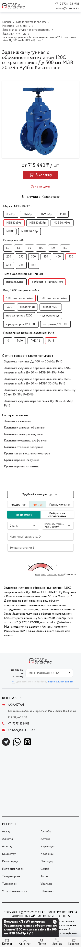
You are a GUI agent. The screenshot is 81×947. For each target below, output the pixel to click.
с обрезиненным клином (47, 282)
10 (7, 341)
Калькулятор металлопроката (49, 574)
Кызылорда (10, 861)
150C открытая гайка (53, 298)
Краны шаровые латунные (22, 460)
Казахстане (50, 196)
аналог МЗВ (27, 307)
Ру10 (20, 341)
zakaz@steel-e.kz (67, 8)
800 (33, 265)
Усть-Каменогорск (15, 891)
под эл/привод (49, 316)
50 (7, 248)
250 (21, 257)
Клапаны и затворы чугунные (23, 434)
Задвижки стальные (17, 421)
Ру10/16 (35, 341)
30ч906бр (46, 214)
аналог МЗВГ (51, 307)
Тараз (44, 876)
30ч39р (10, 214)
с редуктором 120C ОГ (20, 324)
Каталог (7, 944)
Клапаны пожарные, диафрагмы (25, 440)
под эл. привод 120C (19, 316)
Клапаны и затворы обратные (24, 427)
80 (29, 248)
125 (53, 248)
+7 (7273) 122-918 (66, 4)
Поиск (42, 944)
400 (58, 257)
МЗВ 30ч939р (62, 223)
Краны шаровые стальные (21, 466)
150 (65, 248)
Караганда (47, 846)
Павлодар (47, 861)
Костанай (46, 854)
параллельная (15, 282)
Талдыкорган (11, 876)
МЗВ (63, 214)
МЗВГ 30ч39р (29, 232)
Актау (6, 831)
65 (18, 248)
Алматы (7, 839)
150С (9, 307)
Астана (45, 839)
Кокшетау (9, 854)
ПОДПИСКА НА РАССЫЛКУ (17, 673)
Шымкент (47, 891)
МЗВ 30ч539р (37, 223)
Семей (44, 869)
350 (46, 257)
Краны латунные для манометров (27, 453)
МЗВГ (9, 232)
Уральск (46, 884)
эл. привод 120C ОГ (55, 324)
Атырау (7, 846)
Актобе (45, 831)
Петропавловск (13, 869)
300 (33, 257)
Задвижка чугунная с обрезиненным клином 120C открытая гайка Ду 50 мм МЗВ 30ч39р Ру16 (37, 370)
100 (41, 248)
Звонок (57, 944)
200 (8, 257)
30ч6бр (27, 214)
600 (8, 265)
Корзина (73, 944)
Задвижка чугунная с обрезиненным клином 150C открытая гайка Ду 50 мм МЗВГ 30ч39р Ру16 (37, 381)
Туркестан (9, 884)
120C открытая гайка (19, 298)
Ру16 (51, 341)
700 (21, 265)
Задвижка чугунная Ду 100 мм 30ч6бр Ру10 (33, 361)
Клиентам (25, 944)
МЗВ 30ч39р (13, 223)
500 (71, 257)
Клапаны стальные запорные (23, 447)
